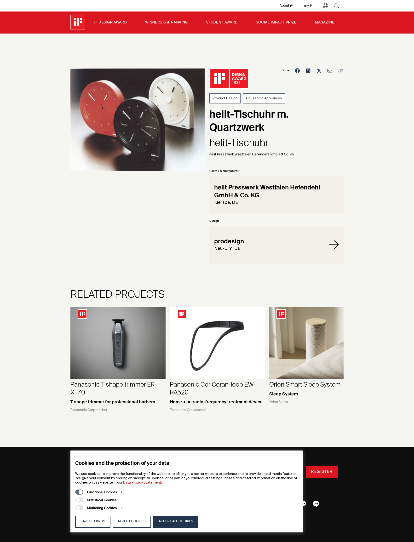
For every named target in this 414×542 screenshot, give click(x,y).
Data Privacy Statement (142, 482)
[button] (325, 5)
